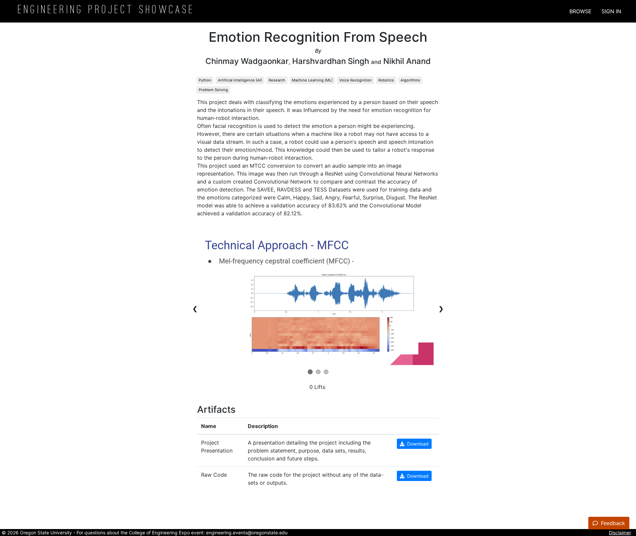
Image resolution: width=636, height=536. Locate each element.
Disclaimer (620, 532)
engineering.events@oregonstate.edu (247, 532)
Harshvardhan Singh (330, 61)
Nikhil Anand (407, 61)
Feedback (612, 523)
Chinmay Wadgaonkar (247, 61)
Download (416, 444)
